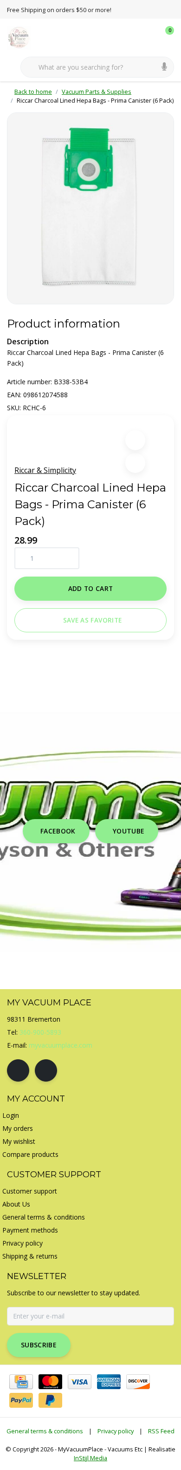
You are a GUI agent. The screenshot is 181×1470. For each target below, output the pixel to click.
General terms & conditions (44, 1431)
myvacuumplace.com (60, 1045)
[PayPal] (21, 1400)
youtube (128, 831)
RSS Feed (161, 1431)
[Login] (130, 37)
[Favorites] (147, 37)
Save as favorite (92, 620)
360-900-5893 (40, 1032)
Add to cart (90, 588)
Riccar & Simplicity (45, 470)
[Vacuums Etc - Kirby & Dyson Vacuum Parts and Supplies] (24, 37)
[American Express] (109, 1381)
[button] (135, 440)
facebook (58, 831)
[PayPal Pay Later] (50, 1400)
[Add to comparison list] (135, 463)
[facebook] (18, 1070)
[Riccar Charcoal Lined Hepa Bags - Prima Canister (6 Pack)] (90, 208)
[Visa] (79, 1381)
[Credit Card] (21, 1381)
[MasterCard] (50, 1381)
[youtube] (46, 1070)
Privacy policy (115, 1431)
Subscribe (39, 1344)
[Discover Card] (138, 1381)
